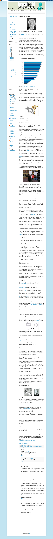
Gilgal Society (29, 408)
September (11, 60)
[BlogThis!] (28, 445)
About (15, 12)
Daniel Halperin (30, 446)
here (19, 296)
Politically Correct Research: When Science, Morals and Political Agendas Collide (13, 29)
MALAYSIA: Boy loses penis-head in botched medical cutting (13, 102)
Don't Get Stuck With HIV (13, 118)
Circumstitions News (12, 136)
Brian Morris (27, 150)
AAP (21, 446)
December (11, 57)
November (11, 58)
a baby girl (38, 273)
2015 (10, 54)
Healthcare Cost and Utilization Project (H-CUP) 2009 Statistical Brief (28, 86)
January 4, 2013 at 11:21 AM (28, 451)
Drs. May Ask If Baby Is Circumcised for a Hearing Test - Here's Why (13, 23)
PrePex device (37, 320)
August (11, 61)
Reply (22, 455)
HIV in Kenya (11, 125)
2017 (10, 52)
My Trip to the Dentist (12, 134)
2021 (10, 48)
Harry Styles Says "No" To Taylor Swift (13, 69)
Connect (12, 12)
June (11, 63)
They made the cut (12, 116)
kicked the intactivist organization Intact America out (25, 154)
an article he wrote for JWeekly (23, 34)
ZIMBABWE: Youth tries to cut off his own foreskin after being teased (13, 96)
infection (30, 304)
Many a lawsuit (42, 267)
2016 (10, 53)
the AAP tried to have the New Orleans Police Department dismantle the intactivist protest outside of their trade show (31, 156)
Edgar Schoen (34, 446)
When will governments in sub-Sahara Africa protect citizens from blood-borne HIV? (13, 120)
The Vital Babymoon (12, 113)
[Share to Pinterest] (30, 445)
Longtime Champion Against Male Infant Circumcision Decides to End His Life (13, 32)
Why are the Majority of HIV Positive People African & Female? (12, 126)
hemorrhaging (40, 304)
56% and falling (22, 340)
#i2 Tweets (10, 39)
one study (27, 296)
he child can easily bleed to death (24, 283)
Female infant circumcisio (22, 287)
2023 (10, 46)
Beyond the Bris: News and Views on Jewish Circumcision (13, 130)
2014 (10, 55)
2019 (10, 50)
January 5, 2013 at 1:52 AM (29, 458)
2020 (10, 49)
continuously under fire (33, 214)
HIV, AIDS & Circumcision (13, 143)
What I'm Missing (12, 145)
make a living (31, 303)
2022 (10, 47)
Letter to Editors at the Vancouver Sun (24, 443)
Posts (10, 90)
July (10, 62)
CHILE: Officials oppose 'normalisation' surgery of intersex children (12, 98)
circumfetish (28, 446)
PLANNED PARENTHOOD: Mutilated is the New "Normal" (13, 34)
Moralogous (11, 153)
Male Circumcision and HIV (13, 122)
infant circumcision (40, 446)
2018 (10, 51)
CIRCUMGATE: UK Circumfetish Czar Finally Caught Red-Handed (27, 440)
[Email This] (27, 445)
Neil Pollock (25, 290)
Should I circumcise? (12, 150)
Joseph (24, 458)
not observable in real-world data (35, 215)
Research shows (23, 294)
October (11, 59)
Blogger (29, 533)
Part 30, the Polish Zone (12, 146)
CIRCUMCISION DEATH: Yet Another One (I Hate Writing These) (13, 25)
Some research (21, 234)
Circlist (25, 408)
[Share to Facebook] (29, 445)
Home (9, 12)
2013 (10, 56)
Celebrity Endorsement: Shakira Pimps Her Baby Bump (13, 73)
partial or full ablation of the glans (35, 304)
